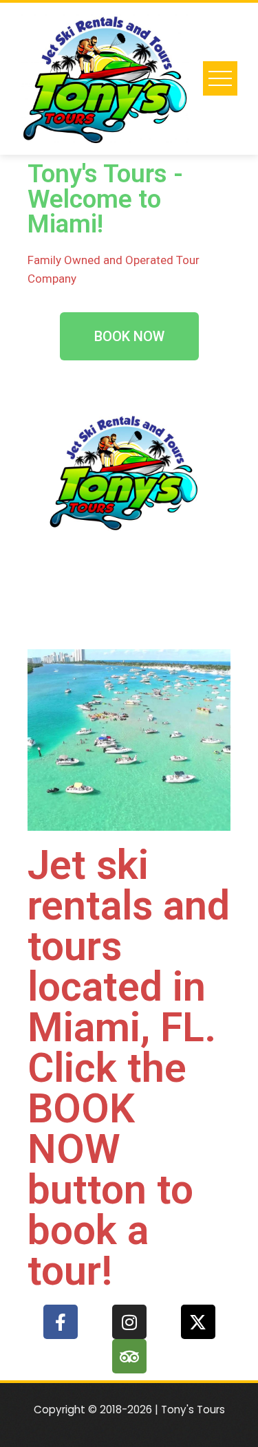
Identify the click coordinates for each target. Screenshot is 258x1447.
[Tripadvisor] (129, 1356)
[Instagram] (129, 1322)
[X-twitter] (198, 1322)
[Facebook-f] (60, 1322)
